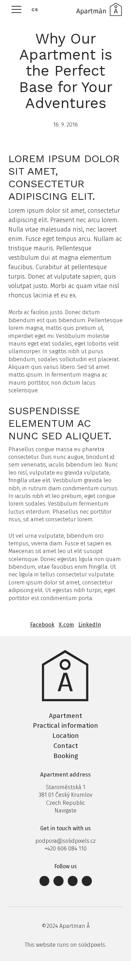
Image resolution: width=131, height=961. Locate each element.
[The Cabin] (99, 9)
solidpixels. (92, 944)
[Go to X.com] (87, 881)
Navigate (65, 810)
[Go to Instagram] (58, 881)
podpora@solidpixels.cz (65, 841)
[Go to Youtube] (73, 881)
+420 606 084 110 (66, 848)
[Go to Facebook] (44, 881)
